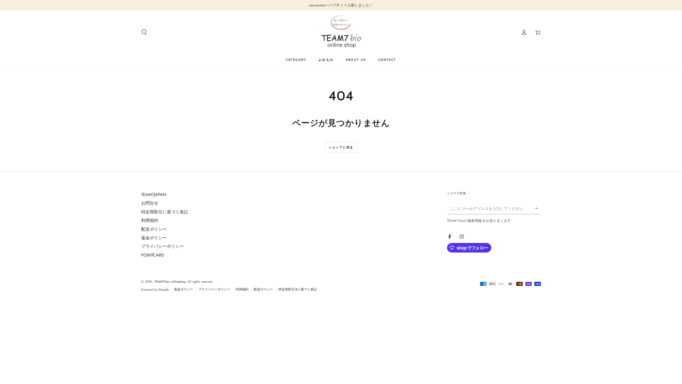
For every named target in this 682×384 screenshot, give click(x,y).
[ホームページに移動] (341, 32)
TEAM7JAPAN (153, 194)
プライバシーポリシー (162, 246)
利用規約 (149, 220)
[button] (144, 32)
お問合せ (149, 203)
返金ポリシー (154, 238)
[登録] (538, 208)
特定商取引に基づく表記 (164, 212)
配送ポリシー (154, 229)
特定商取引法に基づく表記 (297, 289)
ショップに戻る (341, 147)
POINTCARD (152, 255)
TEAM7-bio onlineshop (170, 281)
